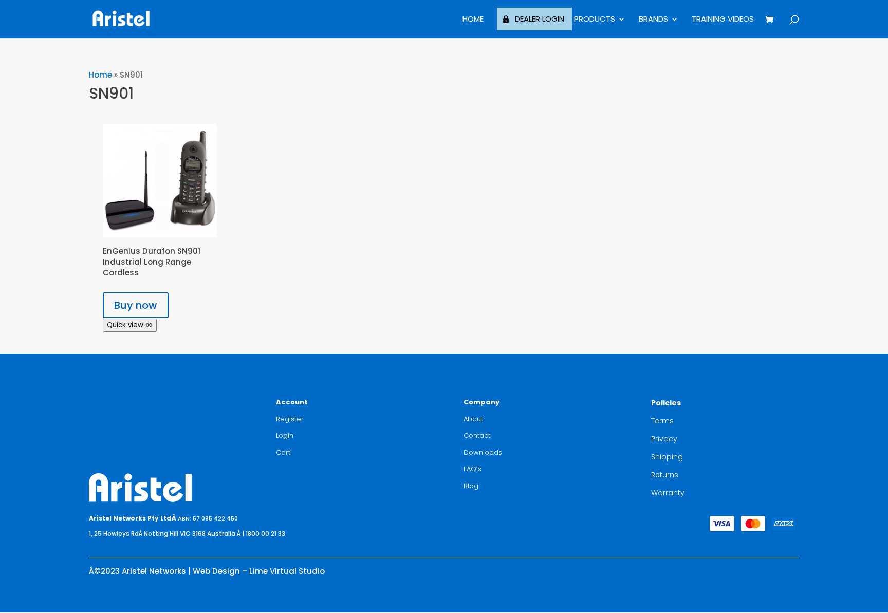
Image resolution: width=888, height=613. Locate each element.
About (473, 419)
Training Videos (723, 19)
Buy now (135, 305)
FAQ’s (473, 469)
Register (290, 419)
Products (594, 19)
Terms (662, 421)
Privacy (664, 439)
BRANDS (653, 19)
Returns (664, 475)
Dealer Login (539, 18)
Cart (283, 452)
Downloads (483, 452)
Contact (477, 435)
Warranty (667, 493)
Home (473, 19)
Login (284, 435)
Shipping (667, 457)
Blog (471, 486)
